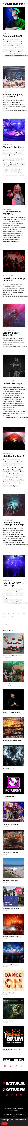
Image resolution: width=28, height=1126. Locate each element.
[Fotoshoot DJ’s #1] (14, 18)
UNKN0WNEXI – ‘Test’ (9, 768)
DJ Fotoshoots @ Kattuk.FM (12, 212)
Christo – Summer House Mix (11, 712)
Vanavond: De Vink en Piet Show (12, 656)
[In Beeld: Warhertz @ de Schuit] (14, 261)
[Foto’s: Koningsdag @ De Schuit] (14, 77)
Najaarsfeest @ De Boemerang (12, 740)
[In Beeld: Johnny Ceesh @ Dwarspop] (14, 505)
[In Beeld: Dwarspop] (14, 366)
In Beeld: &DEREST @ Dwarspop (13, 584)
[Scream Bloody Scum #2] (14, 315)
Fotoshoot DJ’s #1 (12, 36)
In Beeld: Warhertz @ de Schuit (14, 279)
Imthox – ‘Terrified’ (8, 1021)
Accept (4, 1123)
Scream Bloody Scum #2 (11, 333)
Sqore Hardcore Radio (9, 684)
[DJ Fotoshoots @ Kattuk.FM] (14, 194)
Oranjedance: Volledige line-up (12, 937)
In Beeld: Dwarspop (13, 383)
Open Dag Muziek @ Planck (11, 909)
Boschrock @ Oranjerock (10, 852)
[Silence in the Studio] (14, 129)
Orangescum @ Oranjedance (11, 1049)
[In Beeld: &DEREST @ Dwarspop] (14, 565)
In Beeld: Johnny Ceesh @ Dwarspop (13, 523)
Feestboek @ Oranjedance (11, 965)
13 (12, 617)
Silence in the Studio (13, 147)
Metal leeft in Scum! (13, 456)
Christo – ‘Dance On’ (9, 993)
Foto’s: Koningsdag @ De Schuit (13, 95)
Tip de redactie (20, 1114)
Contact (14, 1116)
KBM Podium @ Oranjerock (11, 824)
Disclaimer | (6, 1114)
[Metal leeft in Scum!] (14, 438)
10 (4, 617)
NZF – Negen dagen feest (10, 880)
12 (9, 617)
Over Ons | (12, 1114)
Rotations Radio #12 (9, 796)
